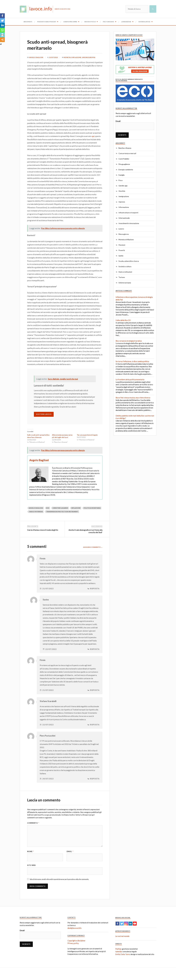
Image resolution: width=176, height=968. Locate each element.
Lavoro (121, 229)
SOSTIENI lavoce (43, 414)
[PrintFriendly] (2, 34)
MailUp (118, 949)
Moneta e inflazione (72, 57)
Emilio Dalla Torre (122, 954)
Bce (47, 508)
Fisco (121, 180)
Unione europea (88, 57)
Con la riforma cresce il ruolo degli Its (42, 530)
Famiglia (122, 175)
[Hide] (1, 44)
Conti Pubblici (124, 159)
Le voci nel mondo (122, 936)
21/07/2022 (53, 57)
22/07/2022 (51, 649)
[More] (2, 39)
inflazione (75, 508)
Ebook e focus (90, 22)
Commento (33, 823)
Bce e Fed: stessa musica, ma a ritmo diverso (133, 397)
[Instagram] (126, 923)
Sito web (31, 865)
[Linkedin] (2, 25)
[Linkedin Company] (130, 923)
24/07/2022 (48, 779)
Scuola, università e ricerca (129, 261)
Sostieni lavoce (144, 22)
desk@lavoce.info (75, 928)
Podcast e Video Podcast (46, 22)
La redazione (126, 22)
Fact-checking (108, 22)
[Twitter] (2, 20)
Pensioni (122, 245)
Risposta (94, 588)
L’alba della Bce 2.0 (123, 320)
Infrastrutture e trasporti (128, 213)
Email (70, 851)
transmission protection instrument (62, 511)
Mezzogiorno (124, 234)
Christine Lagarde (60, 508)
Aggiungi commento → (92, 547)
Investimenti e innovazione (129, 223)
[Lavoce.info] (37, 9)
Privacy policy (73, 943)
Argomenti (28, 22)
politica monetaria (92, 508)
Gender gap (123, 186)
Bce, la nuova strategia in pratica (129, 341)
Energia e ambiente (126, 170)
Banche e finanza (125, 148)
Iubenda (118, 951)
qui (93, 136)
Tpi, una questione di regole (87, 435)
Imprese (122, 202)
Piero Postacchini (47, 736)
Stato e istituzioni (125, 272)
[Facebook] (2, 15)
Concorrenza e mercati (127, 153)
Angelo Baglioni (36, 57)
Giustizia (122, 191)
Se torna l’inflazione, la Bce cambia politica (132, 361)
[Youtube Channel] (135, 923)
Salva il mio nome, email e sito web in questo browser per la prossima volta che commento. (59, 879)
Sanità (121, 256)
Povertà (122, 250)
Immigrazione (124, 196)
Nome (30, 851)
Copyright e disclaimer (76, 940)
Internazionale (124, 218)
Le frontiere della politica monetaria (130, 379)
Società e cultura (125, 266)
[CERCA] (152, 9)
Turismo (122, 277)
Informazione (124, 207)
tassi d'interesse (36, 511)
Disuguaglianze (124, 164)
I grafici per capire (70, 22)
